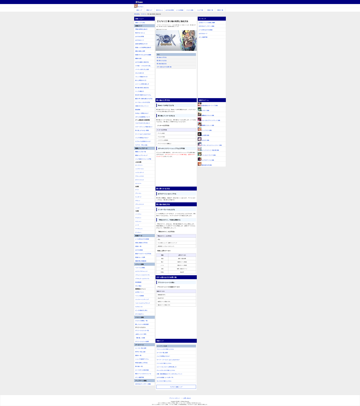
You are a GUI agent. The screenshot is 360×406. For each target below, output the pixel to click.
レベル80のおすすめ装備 (142, 238)
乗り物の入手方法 (161, 57)
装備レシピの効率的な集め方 (143, 47)
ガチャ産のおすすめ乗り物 (164, 67)
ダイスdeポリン (139, 313)
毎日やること (159, 10)
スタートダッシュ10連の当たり (143, 126)
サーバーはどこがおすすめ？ (143, 133)
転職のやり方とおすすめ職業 (143, 54)
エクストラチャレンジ (141, 271)
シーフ (137, 224)
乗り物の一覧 (139, 366)
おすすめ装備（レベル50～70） (165, 377)
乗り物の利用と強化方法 (142, 87)
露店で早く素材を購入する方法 (143, 98)
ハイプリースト (139, 168)
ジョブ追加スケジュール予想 (143, 158)
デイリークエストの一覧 (142, 330)
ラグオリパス (139, 306)
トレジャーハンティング (142, 299)
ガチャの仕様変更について (142, 116)
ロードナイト (139, 165)
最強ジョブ (149, 10)
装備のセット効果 (140, 257)
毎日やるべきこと (140, 32)
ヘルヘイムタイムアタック (142, 302)
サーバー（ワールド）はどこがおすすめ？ (168, 360)
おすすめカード (139, 39)
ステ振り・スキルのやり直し (143, 65)
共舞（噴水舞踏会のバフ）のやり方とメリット (169, 374)
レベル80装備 (179, 10)
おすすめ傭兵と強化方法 (142, 61)
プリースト (138, 193)
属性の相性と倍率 (140, 50)
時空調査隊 (138, 282)
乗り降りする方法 (161, 60)
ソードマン (138, 213)
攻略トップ (139, 10)
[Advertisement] (176, 83)
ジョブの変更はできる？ (163, 356)
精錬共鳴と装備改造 (140, 260)
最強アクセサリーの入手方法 (143, 253)
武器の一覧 (210, 10)
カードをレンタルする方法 (142, 102)
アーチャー (138, 232)
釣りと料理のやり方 (140, 80)
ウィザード (138, 196)
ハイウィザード (139, 172)
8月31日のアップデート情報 (143, 383)
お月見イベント (139, 291)
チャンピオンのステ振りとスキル (166, 370)
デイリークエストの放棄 (142, 341)
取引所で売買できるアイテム (143, 94)
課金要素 (137, 109)
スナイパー (138, 183)
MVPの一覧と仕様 (140, 351)
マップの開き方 (139, 91)
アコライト (138, 217)
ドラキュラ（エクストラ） (142, 278)
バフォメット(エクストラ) (142, 274)
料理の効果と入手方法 (141, 362)
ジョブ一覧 (200, 10)
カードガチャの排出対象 (142, 369)
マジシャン (138, 221)
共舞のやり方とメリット (142, 105)
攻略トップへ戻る (140, 22)
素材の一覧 (220, 10)
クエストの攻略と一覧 (141, 320)
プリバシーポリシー (174, 398)
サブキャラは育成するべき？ (143, 141)
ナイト (137, 189)
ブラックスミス (139, 204)
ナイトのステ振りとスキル (164, 363)
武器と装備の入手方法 (141, 242)
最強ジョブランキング (141, 155)
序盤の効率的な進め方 (141, 29)
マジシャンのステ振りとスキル (165, 349)
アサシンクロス (139, 175)
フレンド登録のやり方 (141, 76)
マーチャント (139, 228)
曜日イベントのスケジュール (143, 373)
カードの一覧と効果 (162, 352)
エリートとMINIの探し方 (142, 83)
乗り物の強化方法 (161, 63)
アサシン (137, 200)
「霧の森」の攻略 (140, 337)
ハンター (137, 207)
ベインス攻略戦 (139, 295)
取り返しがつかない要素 (142, 130)
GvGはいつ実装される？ (142, 113)
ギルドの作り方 (139, 72)
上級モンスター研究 (140, 333)
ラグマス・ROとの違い (141, 144)
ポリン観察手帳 (139, 377)
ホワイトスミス (139, 179)
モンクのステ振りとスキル (164, 381)
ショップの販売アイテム (142, 358)
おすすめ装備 (139, 249)
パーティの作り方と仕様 (142, 69)
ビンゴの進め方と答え (141, 310)
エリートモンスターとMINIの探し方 (166, 367)
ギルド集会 (138, 285)
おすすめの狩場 (170, 10)
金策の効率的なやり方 (141, 43)
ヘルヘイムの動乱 (140, 267)
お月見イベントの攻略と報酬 (207, 22)
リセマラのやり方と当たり (142, 122)
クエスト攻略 (189, 10)
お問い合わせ (187, 398)
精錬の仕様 (138, 58)
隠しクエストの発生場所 (142, 324)
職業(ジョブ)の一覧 (140, 151)
